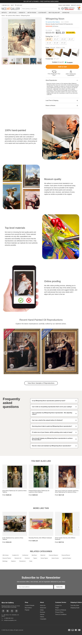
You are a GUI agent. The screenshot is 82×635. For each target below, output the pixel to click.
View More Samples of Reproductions (41, 383)
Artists (4, 12)
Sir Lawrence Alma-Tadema (13, 15)
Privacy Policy (59, 612)
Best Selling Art (54, 12)
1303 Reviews (55, 26)
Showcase (65, 12)
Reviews (42, 612)
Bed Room (34, 555)
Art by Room (31, 12)
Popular (27, 610)
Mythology (5, 561)
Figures (35, 558)
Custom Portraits (29, 605)
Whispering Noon (25, 15)
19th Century (5, 555)
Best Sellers (28, 607)
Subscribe (59, 587)
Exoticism (27, 558)
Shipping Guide (74, 607)
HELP (12, 5)
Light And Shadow (67, 558)
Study (30, 561)
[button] (3, 37)
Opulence (13, 561)
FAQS (57, 607)
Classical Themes (7, 558)
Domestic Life (18, 558)
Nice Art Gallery (11, 9)
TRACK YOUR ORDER (64, 5)
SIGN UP (73, 5)
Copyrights (43, 619)
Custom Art (42, 12)
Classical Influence (53, 555)
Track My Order (74, 605)
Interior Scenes (55, 558)
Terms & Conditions (60, 614)
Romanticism (22, 561)
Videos (42, 616)
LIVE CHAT (19, 5)
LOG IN (78, 5)
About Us (42, 605)
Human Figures (44, 558)
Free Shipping (68, 8)
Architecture (25, 555)
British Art (43, 555)
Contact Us (58, 605)
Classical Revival (66, 555)
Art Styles (12, 12)
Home (3, 15)
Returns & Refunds (60, 610)
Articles (42, 614)
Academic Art (15, 555)
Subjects (22, 12)
